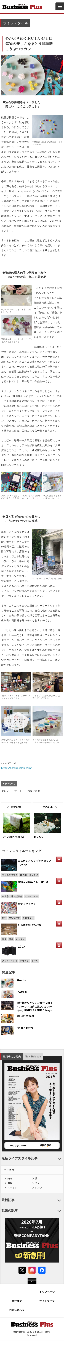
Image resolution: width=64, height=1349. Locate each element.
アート (18, 791)
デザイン (24, 961)
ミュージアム (31, 896)
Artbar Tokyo (25, 1027)
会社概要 (17, 1300)
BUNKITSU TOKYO (29, 925)
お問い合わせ (17, 1310)
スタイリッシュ (10, 961)
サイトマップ (47, 1300)
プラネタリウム (10, 875)
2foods (21, 980)
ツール (34, 961)
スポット (12, 1187)
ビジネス (20, 939)
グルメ (5, 791)
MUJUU (39, 836)
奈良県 (5, 896)
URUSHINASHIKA (13, 836)
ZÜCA (21, 946)
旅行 (4, 918)
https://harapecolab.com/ (16, 768)
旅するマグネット (28, 903)
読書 (11, 939)
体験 (9, 1183)
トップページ (47, 1291)
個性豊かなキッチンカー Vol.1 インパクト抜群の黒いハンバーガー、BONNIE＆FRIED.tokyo (35, 1006)
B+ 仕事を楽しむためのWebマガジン (23, 6)
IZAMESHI (23, 992)
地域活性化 (16, 896)
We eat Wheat (25, 1016)
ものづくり (28, 918)
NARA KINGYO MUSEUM (33, 882)
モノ (37, 1183)
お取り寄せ (33, 791)
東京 (4, 939)
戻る (30, 1283)
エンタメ (33, 875)
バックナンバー (18, 1145)
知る (9, 1178)
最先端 (23, 875)
